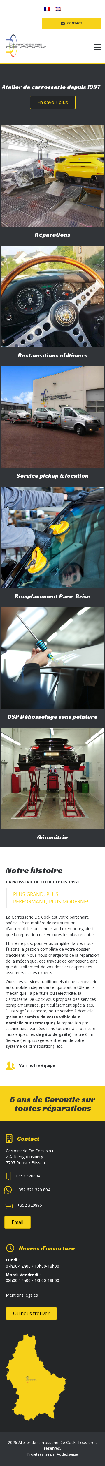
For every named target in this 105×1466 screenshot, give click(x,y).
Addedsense (67, 1454)
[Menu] (97, 47)
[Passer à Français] (46, 8)
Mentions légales (22, 1295)
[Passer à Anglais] (58, 8)
